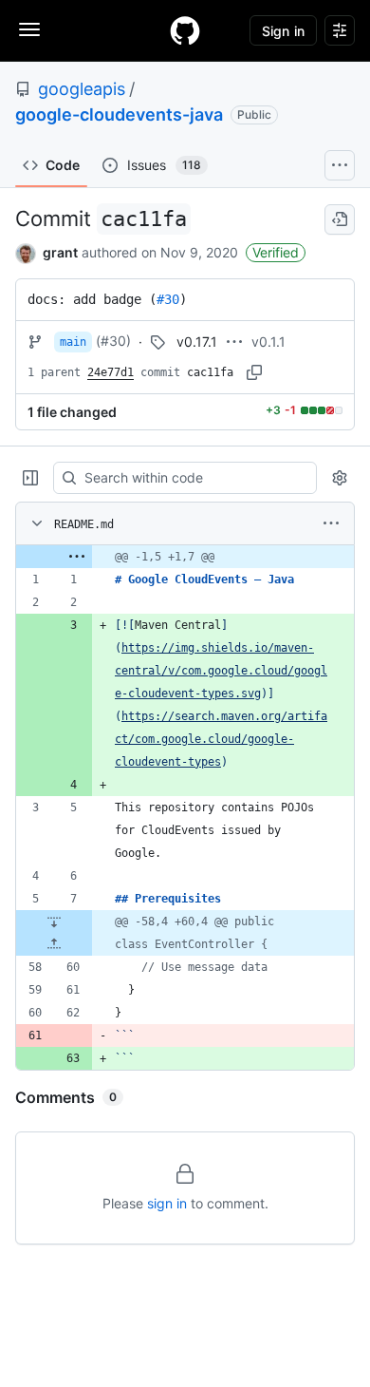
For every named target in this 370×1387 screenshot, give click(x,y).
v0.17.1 (196, 341)
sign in (167, 1203)
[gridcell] (185, 556)
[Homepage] (185, 30)
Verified (275, 252)
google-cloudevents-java (119, 114)
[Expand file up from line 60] (54, 944)
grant (60, 252)
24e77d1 (110, 372)
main (73, 342)
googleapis (81, 89)
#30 (168, 299)
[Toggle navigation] (29, 29)
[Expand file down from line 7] (54, 921)
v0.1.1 (268, 341)
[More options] (331, 523)
